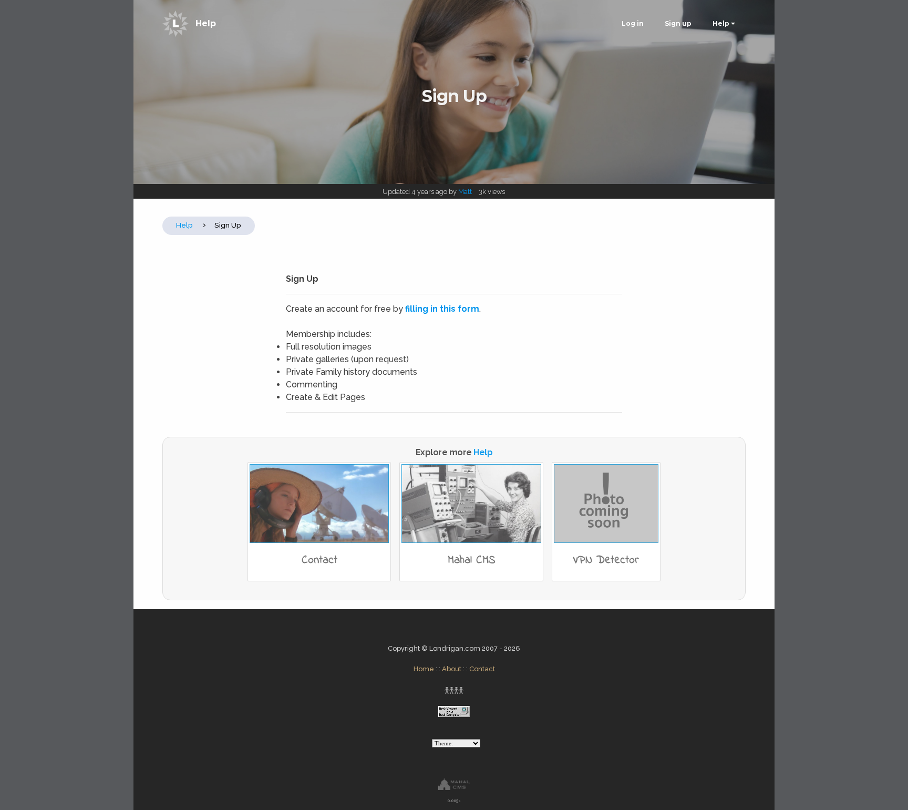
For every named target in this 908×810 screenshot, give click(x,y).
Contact (482, 669)
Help (205, 23)
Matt (465, 192)
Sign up (678, 23)
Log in (633, 23)
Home (424, 669)
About (451, 669)
